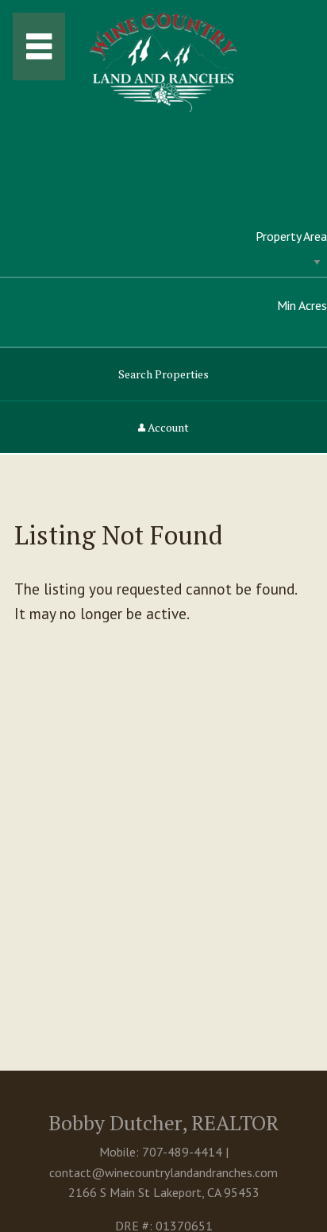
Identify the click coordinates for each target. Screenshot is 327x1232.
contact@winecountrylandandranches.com (163, 1172)
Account (167, 427)
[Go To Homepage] (163, 55)
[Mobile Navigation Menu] (39, 46)
